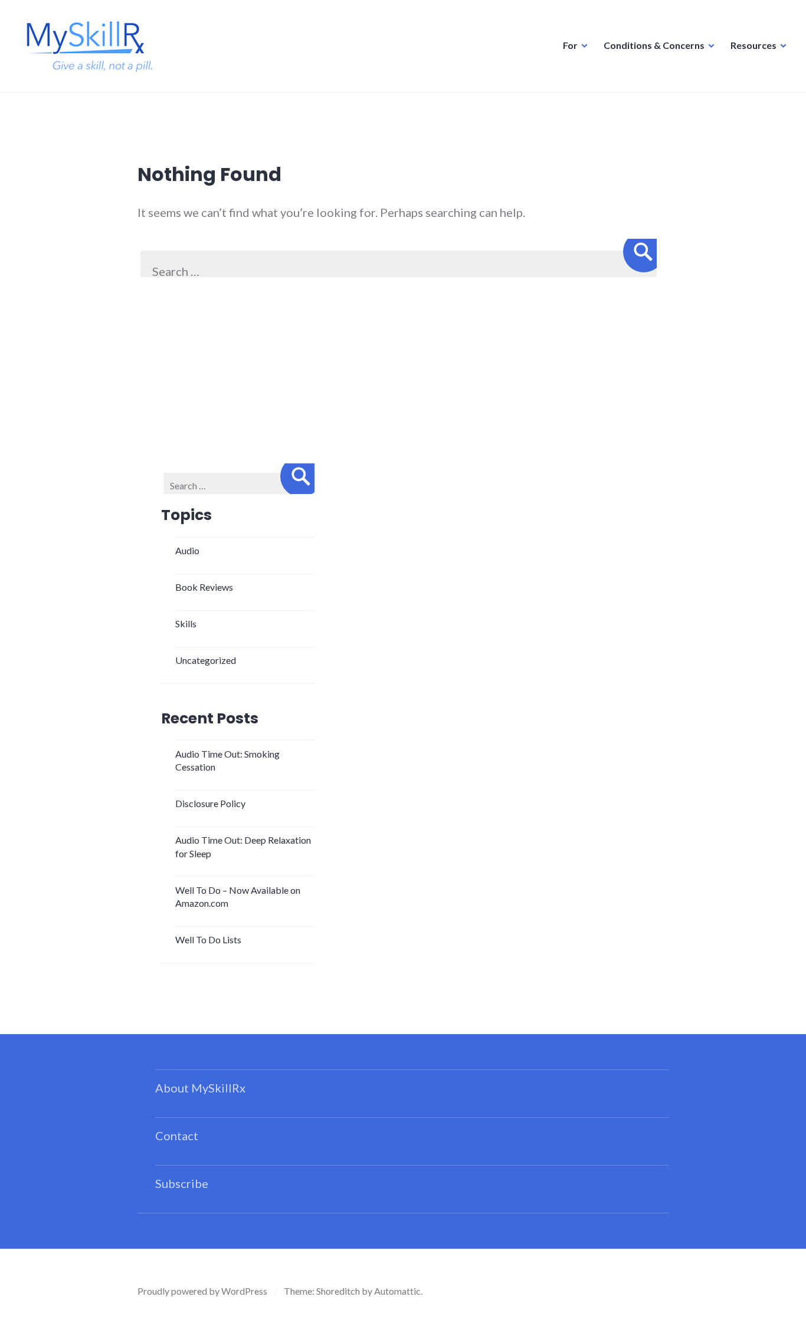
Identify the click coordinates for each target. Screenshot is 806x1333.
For (570, 45)
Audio (187, 550)
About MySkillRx (200, 1088)
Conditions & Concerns (654, 45)
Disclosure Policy (210, 803)
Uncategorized (205, 660)
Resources (753, 45)
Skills (185, 623)
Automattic (397, 1290)
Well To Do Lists (208, 939)
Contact (176, 1135)
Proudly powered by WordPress (202, 1290)
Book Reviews (204, 587)
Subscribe (181, 1183)
